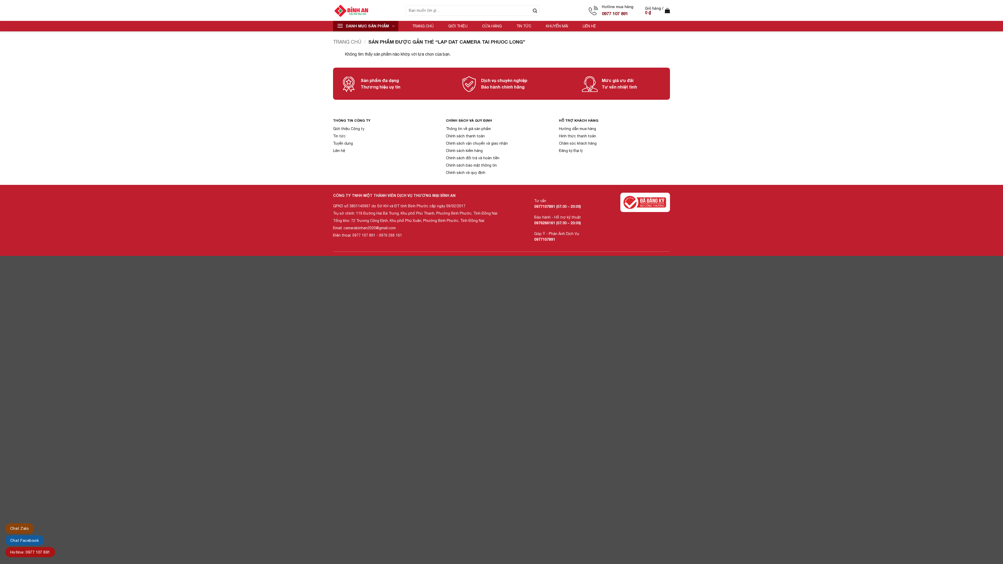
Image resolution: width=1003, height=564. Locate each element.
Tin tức (523, 26)
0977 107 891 (615, 13)
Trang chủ (423, 26)
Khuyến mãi (557, 26)
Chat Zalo (19, 528)
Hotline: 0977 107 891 (30, 552)
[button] (657, 10)
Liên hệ (589, 26)
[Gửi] (534, 10)
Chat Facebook (24, 540)
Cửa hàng (492, 26)
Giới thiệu (458, 26)
